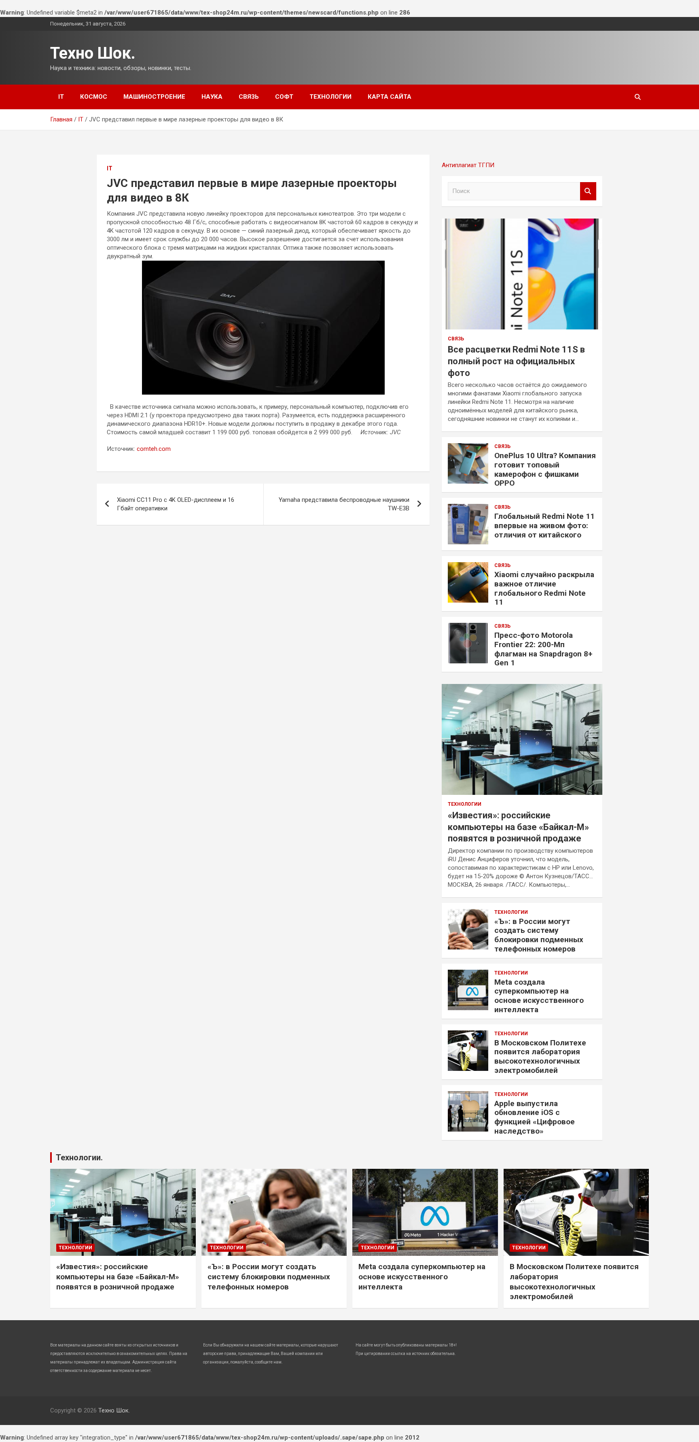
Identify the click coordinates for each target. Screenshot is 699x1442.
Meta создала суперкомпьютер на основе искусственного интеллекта (539, 995)
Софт (284, 96)
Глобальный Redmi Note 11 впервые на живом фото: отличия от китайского (544, 525)
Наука (211, 96)
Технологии (330, 96)
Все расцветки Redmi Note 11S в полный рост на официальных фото (516, 361)
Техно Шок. (93, 53)
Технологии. (79, 1157)
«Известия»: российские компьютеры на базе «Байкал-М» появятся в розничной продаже (518, 826)
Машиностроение (154, 96)
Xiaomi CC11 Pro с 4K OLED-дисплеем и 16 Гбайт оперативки (175, 504)
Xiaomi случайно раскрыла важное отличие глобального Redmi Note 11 (544, 588)
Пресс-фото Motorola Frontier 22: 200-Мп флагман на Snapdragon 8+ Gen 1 (543, 649)
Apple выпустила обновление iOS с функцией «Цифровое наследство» (534, 1117)
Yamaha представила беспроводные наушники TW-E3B (344, 504)
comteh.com (154, 448)
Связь (249, 96)
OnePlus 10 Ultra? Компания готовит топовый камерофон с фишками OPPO (545, 469)
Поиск (588, 191)
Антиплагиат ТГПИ (468, 165)
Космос (93, 96)
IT (61, 96)
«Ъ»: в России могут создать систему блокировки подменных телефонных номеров (538, 935)
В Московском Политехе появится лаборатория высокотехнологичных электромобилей (540, 1056)
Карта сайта (389, 96)
